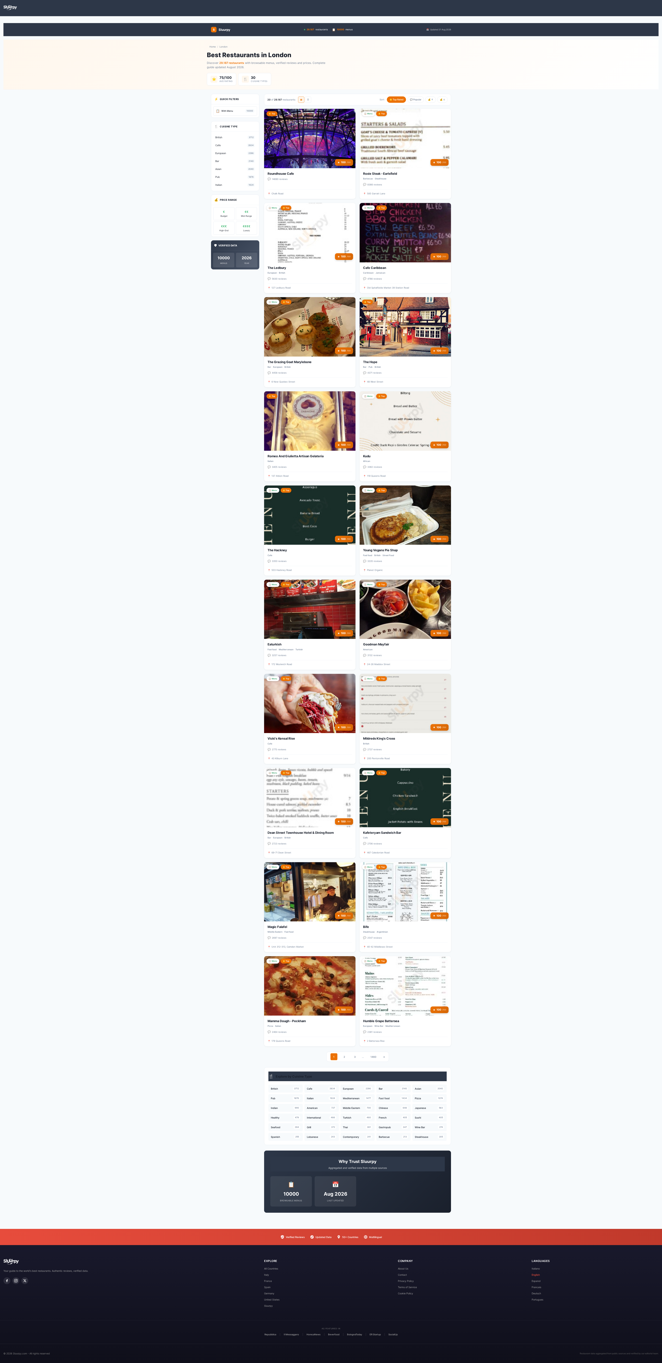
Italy (266, 1274)
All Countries (271, 1268)
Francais (536, 1287)
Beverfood (333, 1334)
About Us (403, 1268)
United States (271, 1299)
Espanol (536, 1281)
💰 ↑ (430, 99)
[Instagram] (15, 1280)
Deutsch (536, 1293)
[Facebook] (6, 1280)
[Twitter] (24, 1280)
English (536, 1274)
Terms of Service (407, 1287)
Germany (269, 1293)
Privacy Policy (406, 1281)
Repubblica (270, 1334)
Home (212, 46)
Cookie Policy (405, 1293)
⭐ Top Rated (396, 99)
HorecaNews (313, 1334)
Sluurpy (268, 1305)
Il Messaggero (291, 1334)
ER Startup (375, 1334)
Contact (402, 1274)
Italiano (536, 1268)
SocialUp (393, 1334)
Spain (267, 1287)
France (268, 1281)
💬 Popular (415, 99)
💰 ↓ (442, 99)
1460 (373, 1056)
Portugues (537, 1299)
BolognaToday (354, 1334)
